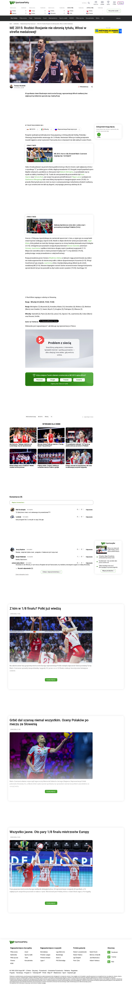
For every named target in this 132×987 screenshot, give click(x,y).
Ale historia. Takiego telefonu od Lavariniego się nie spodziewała (21, 445)
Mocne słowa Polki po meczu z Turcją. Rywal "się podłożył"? (51, 445)
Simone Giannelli (73, 246)
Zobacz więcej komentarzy (50, 572)
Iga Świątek (77, 958)
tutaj (44, 983)
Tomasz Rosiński (19, 86)
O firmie (28, 970)
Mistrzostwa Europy (31, 416)
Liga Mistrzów (60, 952)
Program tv (27, 973)
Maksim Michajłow (66, 172)
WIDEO (71, 18)
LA (102, 18)
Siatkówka (37, 18)
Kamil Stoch (93, 952)
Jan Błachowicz (95, 958)
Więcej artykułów (107, 571)
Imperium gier (71, 973)
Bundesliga (59, 955)
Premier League (45, 955)
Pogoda (12, 973)
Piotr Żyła (76, 960)
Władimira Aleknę (55, 258)
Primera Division (45, 958)
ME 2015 (40, 416)
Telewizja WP (37, 973)
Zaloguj (121, 3)
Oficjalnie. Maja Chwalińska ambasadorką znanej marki (106, 556)
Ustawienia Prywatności (55, 970)
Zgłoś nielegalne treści (22, 574)
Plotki (44, 973)
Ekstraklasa (44, 952)
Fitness (12, 960)
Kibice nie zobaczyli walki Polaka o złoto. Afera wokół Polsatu (113, 549)
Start (11, 23)
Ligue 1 (42, 960)
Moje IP (49, 973)
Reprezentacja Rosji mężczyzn (28, 23)
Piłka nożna (23, 18)
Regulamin (74, 970)
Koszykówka (90, 18)
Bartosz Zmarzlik (95, 955)
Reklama (67, 970)
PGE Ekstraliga (60, 960)
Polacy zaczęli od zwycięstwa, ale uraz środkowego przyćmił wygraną (79, 466)
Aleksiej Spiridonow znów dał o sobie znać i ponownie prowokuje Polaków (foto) (69, 226)
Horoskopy (19, 973)
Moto (97, 18)
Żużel (45, 18)
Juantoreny (48, 263)
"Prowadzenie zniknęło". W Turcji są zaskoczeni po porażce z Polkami (78, 445)
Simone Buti (38, 177)
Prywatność (43, 970)
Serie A (58, 958)
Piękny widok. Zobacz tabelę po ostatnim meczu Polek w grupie (48, 466)
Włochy (46, 416)
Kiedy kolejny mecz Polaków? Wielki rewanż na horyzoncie (22, 466)
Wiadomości (57, 973)
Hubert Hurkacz (95, 960)
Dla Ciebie (14, 18)
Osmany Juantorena (32, 248)
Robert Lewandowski (80, 952)
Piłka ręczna (80, 18)
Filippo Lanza (76, 177)
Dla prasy (35, 970)
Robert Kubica (77, 955)
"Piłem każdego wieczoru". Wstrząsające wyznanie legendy (108, 566)
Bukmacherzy (53, 18)
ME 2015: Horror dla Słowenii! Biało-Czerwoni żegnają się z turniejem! (70, 155)
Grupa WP (21, 970)
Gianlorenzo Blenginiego (33, 179)
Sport (64, 973)
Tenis (30, 18)
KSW (11, 963)
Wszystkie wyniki (113, 10)
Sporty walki (63, 18)
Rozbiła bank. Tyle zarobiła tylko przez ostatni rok (108, 561)
